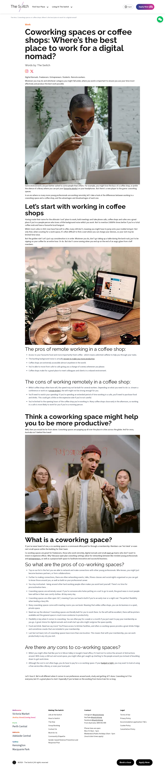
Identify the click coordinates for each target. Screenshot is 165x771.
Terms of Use (125, 715)
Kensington (18, 745)
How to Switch (54, 718)
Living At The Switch (60, 7)
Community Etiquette (56, 736)
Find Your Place (38, 7)
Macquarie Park (21, 749)
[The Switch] (20, 7)
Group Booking (54, 725)
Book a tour (125, 762)
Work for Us (52, 733)
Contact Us (52, 729)
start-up (110, 553)
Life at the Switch (55, 715)
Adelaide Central (21, 736)
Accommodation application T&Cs (133, 722)
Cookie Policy (125, 725)
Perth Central (19, 726)
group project (55, 390)
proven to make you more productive (79, 358)
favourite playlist (71, 188)
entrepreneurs (34, 558)
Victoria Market (21, 714)
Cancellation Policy (127, 729)
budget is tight (107, 663)
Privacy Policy (125, 718)
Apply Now (144, 762)
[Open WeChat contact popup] (160, 19)
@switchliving (98, 715)
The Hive (14, 17)
